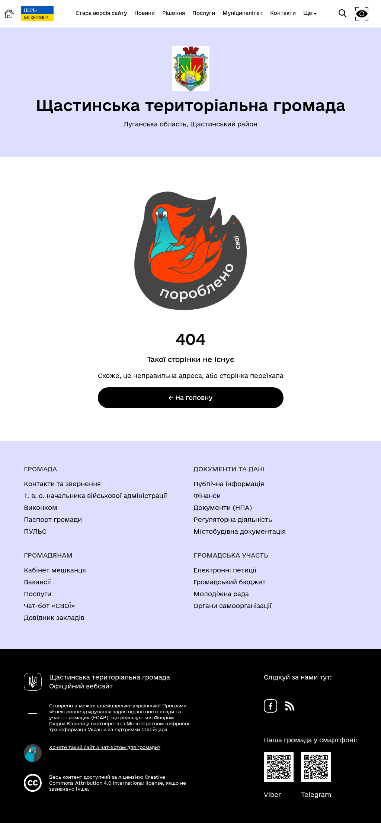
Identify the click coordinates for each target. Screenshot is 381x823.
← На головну (190, 397)
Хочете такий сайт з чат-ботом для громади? (104, 747)
